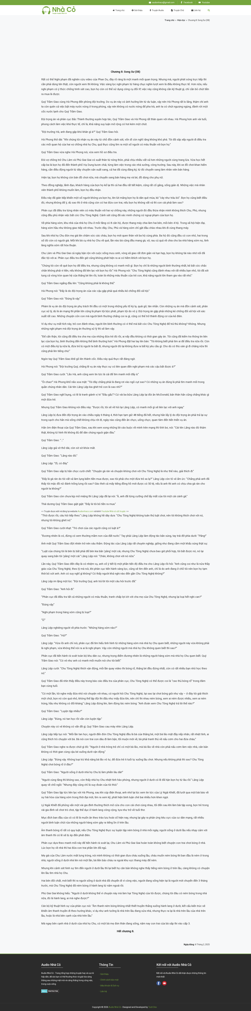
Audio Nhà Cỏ (115, 1007)
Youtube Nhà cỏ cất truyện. (113, 511)
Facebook (188, 2)
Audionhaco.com (85, 511)
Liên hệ (197, 10)
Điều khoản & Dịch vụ (109, 985)
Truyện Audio (158, 10)
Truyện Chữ (179, 10)
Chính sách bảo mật (109, 980)
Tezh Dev (152, 1007)
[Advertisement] (125, 47)
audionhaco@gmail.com (163, 2)
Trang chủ (119, 10)
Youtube (205, 2)
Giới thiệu (138, 10)
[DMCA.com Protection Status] (50, 991)
